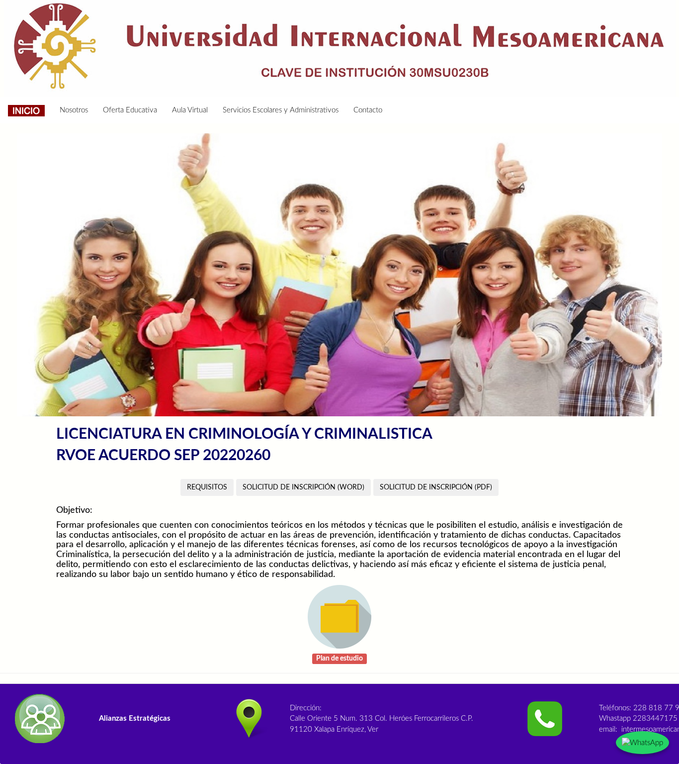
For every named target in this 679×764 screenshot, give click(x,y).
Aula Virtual (190, 110)
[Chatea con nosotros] (642, 742)
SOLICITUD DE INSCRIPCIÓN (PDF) (436, 487)
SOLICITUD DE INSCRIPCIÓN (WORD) (303, 487)
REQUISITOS (207, 487)
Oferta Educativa (130, 110)
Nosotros (74, 110)
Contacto (367, 110)
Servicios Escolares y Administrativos (281, 110)
